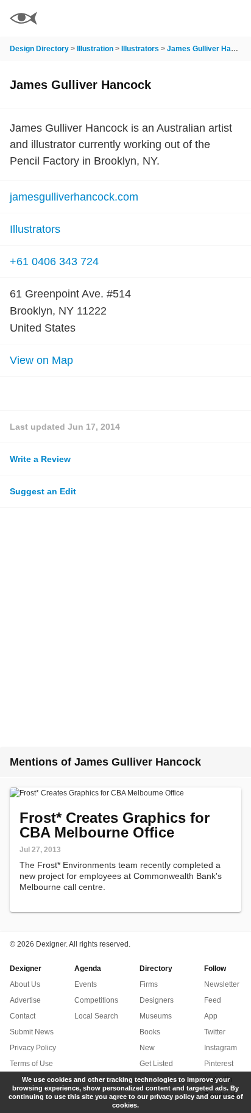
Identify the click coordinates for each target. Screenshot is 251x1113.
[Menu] (234, 18)
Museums (156, 1016)
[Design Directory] (23, 20)
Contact (22, 1016)
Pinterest (218, 1063)
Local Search (96, 1016)
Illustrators (140, 48)
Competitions (96, 1000)
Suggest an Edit (43, 491)
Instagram (220, 1048)
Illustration (95, 48)
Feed (212, 1000)
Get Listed (156, 1063)
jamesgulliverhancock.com (74, 197)
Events (85, 984)
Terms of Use (31, 1063)
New (147, 1048)
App (210, 1016)
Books (150, 1032)
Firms (149, 984)
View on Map (41, 360)
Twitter (214, 1032)
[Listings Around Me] (201, 18)
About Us (25, 984)
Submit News (32, 1032)
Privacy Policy (33, 1048)
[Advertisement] (125, 627)
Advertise (25, 1000)
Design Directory (39, 48)
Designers (157, 1000)
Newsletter (221, 984)
